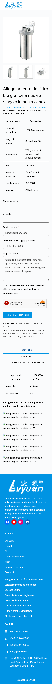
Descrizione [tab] (26, 350)
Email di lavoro (10, 227)
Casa (5, 108)
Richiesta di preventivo (17, 315)
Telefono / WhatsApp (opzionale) (19, 240)
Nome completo (11, 201)
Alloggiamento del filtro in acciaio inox (27, 108)
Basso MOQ (14, 337)
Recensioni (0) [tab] (25, 356)
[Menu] (47, 5)
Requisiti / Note (10, 253)
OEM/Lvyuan (28, 337)
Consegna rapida (17, 330)
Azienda (7, 214)
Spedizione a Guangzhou (30, 334)
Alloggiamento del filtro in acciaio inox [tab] (26, 363)
